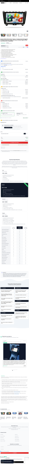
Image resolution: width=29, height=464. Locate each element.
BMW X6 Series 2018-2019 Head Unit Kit (14, 418)
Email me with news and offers (5, 451)
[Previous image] (1, 17)
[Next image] (27, 17)
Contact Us (16, 434)
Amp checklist (4, 66)
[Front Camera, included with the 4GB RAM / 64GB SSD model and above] (14, 91)
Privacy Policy (2, 437)
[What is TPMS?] (14, 95)
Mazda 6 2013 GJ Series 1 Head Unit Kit (8, 418)
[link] (6, 43)
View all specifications (3, 58)
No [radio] (24, 133)
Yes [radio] (26, 133)
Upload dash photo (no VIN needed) (7, 64)
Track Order (1, 434)
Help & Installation (17, 439)
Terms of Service (2, 439)
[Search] (26, 3)
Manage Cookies (17, 437)
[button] (14, 18)
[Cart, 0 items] (27, 3)
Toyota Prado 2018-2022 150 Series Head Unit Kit (20, 418)
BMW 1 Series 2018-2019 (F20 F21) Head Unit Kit (26, 418)
